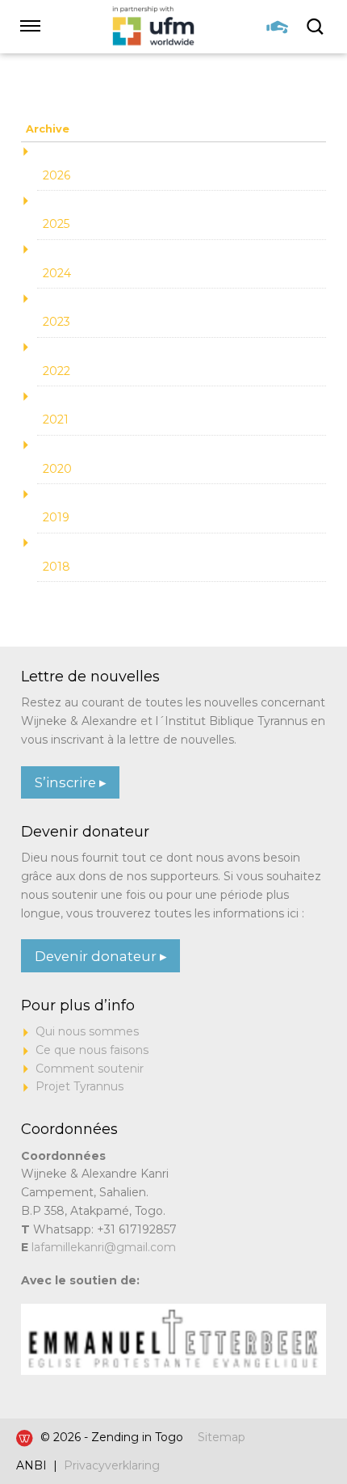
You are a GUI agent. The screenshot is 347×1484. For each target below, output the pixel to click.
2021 (56, 419)
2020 (57, 469)
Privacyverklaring (112, 1465)
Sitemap (221, 1437)
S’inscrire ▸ (71, 782)
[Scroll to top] (302, 1421)
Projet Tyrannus (79, 1086)
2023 (56, 321)
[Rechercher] (316, 26)
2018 (56, 566)
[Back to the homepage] (153, 27)
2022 (56, 371)
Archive (47, 129)
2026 (56, 175)
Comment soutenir (90, 1068)
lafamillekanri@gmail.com (103, 1247)
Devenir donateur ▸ (101, 956)
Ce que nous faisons (92, 1050)
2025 (56, 224)
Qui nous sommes (87, 1031)
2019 (56, 517)
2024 (57, 273)
